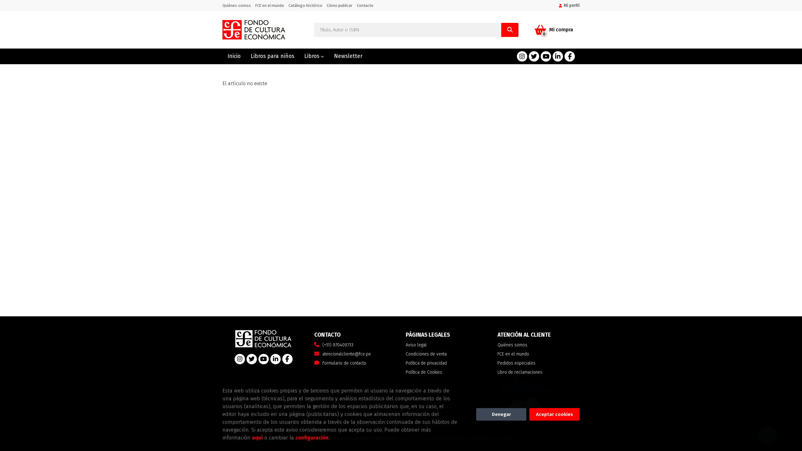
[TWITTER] (534, 56)
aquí (257, 437)
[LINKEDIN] (558, 56)
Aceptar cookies (554, 414)
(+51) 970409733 (337, 345)
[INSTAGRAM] (522, 56)
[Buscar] (509, 30)
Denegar (501, 414)
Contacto (365, 5)
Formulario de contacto (344, 363)
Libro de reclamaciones (519, 372)
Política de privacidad (426, 363)
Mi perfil (572, 5)
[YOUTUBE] (546, 56)
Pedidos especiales (516, 363)
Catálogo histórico (305, 5)
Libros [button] (312, 56)
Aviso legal (416, 345)
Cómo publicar (339, 5)
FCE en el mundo (269, 5)
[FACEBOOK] (570, 56)
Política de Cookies (424, 372)
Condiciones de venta (426, 354)
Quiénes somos (236, 5)
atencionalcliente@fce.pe (346, 354)
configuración (312, 437)
